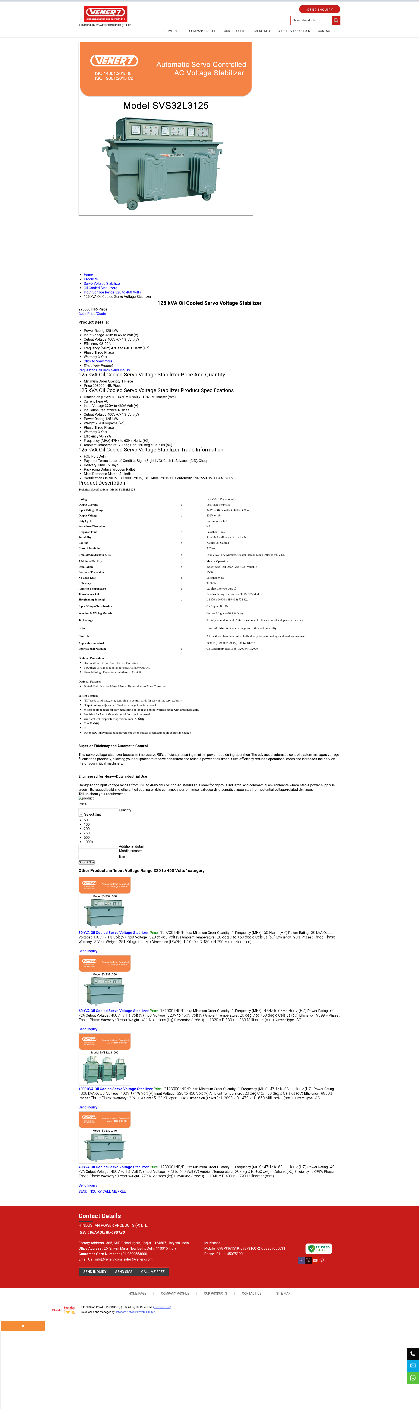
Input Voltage (94, 406)
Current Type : (288, 1020)
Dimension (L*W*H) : (201, 942)
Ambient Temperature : (228, 937)
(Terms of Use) (162, 1307)
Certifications (94, 478)
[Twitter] (308, 1263)
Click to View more (98, 361)
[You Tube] (315, 1263)
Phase (89, 427)
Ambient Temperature (100, 445)
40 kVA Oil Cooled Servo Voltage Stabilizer (114, 1167)
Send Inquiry (120, 370)
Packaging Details (98, 469)
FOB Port (91, 456)
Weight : (128, 942)
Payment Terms (96, 461)
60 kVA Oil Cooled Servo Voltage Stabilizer (114, 1011)
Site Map (283, 1293)
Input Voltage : (154, 937)
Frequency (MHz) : (261, 933)
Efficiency (91, 436)
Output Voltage (95, 414)
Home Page (173, 31)
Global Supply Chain (294, 31)
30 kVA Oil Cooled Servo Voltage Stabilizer (114, 933)
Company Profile (202, 31)
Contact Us (327, 31)
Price (88, 386)
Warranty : (92, 942)
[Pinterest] (322, 1263)
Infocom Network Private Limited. (136, 1312)
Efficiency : (288, 937)
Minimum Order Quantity (102, 381)
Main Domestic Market (101, 474)
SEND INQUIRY (90, 1191)
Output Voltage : (115, 1015)
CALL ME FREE (114, 1191)
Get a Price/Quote (92, 314)
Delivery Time (94, 465)
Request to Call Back (94, 370)
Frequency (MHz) (97, 441)
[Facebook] (301, 1263)
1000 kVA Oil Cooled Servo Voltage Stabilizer (116, 1089)
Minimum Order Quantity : (213, 933)
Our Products (235, 31)
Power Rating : (305, 933)
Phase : (318, 937)
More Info (262, 31)
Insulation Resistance (100, 410)
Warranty (90, 432)
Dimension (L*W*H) (99, 397)
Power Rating (94, 419)
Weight (89, 423)
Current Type (93, 401)
